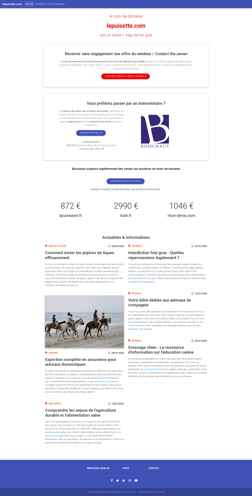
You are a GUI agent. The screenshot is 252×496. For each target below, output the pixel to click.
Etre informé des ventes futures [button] (124, 181)
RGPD (126, 468)
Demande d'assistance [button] (89, 133)
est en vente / (126, 35)
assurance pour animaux (106, 381)
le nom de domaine (126, 16)
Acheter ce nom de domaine (50, 4)
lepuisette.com (126, 25)
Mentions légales (98, 468)
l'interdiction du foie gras (143, 278)
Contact (153, 468)
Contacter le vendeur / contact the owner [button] (124, 76)
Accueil (30, 3)
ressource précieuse (154, 369)
